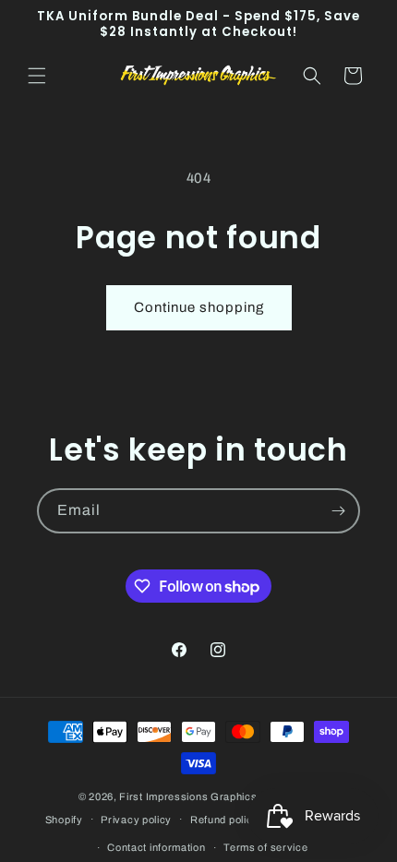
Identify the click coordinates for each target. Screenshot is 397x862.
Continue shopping (199, 307)
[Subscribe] (338, 510)
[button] (37, 75)
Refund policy (224, 819)
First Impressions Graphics (188, 796)
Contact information (156, 847)
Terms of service (265, 847)
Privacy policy (136, 819)
